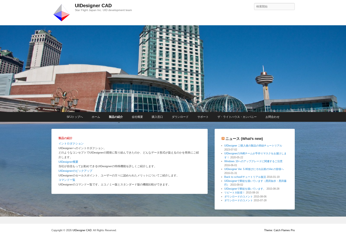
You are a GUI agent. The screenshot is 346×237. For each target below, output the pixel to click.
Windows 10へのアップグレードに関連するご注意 (253, 161)
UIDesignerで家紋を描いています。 (245, 188)
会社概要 (137, 116)
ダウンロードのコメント (238, 196)
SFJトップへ (75, 116)
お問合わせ (273, 116)
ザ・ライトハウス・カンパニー (237, 116)
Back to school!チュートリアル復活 (245, 176)
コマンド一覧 (66, 179)
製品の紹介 (116, 116)
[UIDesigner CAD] (173, 68)
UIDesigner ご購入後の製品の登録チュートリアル (253, 145)
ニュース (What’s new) (244, 139)
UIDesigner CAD (93, 5)
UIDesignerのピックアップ (75, 170)
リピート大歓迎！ (234, 192)
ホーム (96, 116)
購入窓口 (157, 116)
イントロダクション (71, 143)
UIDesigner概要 (68, 161)
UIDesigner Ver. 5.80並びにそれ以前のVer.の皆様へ (254, 169)
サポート (203, 116)
